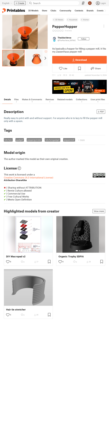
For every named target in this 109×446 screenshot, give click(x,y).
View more (99, 211)
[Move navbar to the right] (105, 10)
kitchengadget (53, 140)
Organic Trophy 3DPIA (71, 256)
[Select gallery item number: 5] (32, 250)
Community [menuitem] (65, 10)
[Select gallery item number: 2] (26, 250)
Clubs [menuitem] (53, 10)
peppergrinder (34, 140)
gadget (19, 140)
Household (73, 20)
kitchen (8, 140)
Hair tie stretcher (16, 309)
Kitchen (86, 20)
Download (81, 59)
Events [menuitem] (100, 10)
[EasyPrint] (83, 3)
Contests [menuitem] (79, 10)
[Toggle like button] (8, 261)
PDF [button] (102, 111)
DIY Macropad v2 (15, 256)
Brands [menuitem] (90, 10)
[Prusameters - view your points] (90, 3)
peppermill (69, 140)
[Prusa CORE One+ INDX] (79, 87)
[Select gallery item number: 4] (30, 250)
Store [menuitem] (44, 10)
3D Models (59, 20)
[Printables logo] (13, 10)
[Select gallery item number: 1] (23, 250)
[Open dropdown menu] (104, 26)
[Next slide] (45, 58)
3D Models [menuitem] (33, 10)
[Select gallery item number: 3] (28, 250)
